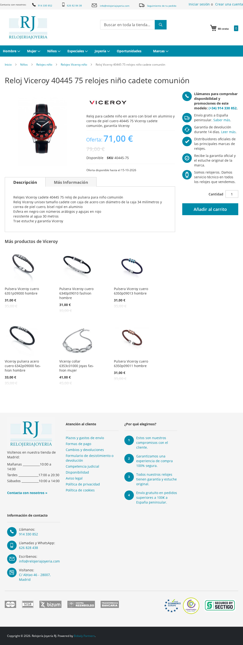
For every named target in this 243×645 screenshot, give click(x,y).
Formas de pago (78, 443)
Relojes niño (44, 65)
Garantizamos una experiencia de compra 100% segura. (154, 461)
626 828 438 (28, 547)
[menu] (121, 51)
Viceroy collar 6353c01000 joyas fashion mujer (76, 366)
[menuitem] (11, 51)
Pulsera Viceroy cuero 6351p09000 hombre (22, 291)
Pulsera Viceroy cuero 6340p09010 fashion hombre (76, 293)
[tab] (25, 182)
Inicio (8, 65)
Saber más (221, 120)
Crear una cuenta (229, 4)
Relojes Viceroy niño (74, 65)
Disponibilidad (77, 472)
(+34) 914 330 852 (223, 108)
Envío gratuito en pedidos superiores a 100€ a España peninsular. (156, 497)
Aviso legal (74, 478)
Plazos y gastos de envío (85, 438)
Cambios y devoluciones (85, 449)
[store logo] (28, 27)
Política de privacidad (83, 484)
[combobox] (133, 24)
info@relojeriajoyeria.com (114, 5)
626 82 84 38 (74, 5)
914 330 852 (45, 5)
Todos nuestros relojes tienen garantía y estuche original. (156, 479)
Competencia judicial (82, 466)
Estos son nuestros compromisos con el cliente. (152, 443)
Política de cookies (80, 490)
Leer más (228, 132)
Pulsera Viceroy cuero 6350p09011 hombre (131, 363)
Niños (24, 65)
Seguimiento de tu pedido (161, 5)
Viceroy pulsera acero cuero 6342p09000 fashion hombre (23, 366)
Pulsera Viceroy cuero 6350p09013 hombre (131, 291)
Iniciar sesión (199, 4)
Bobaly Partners (84, 636)
